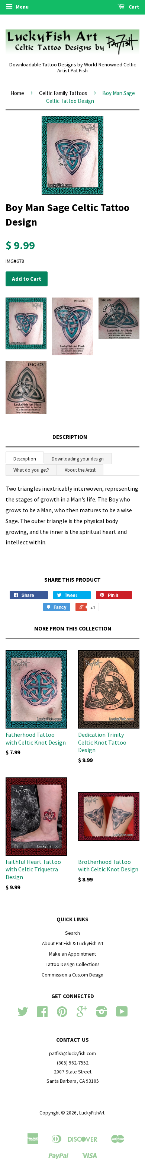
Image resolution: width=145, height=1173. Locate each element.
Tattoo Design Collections (72, 964)
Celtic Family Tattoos (63, 93)
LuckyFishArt (91, 1113)
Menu (21, 6)
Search (72, 933)
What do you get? (31, 470)
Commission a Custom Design (72, 975)
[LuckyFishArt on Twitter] (22, 1014)
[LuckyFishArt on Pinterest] (62, 1014)
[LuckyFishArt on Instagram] (101, 1014)
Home (17, 93)
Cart (133, 6)
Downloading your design (78, 459)
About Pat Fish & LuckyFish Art (72, 943)
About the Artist (80, 470)
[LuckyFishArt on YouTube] (122, 1014)
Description (69, 436)
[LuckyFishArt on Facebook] (42, 1014)
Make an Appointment (72, 954)
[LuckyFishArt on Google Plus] (81, 1014)
